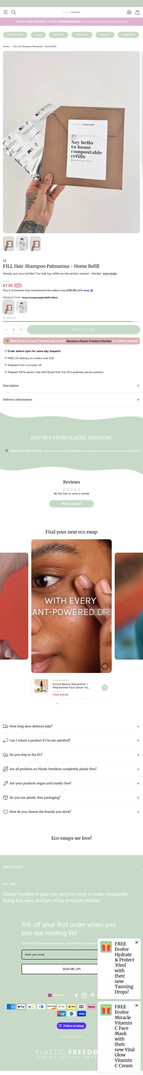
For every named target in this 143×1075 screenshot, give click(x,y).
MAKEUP (105, 34)
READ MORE (110, 273)
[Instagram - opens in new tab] (84, 995)
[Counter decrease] (6, 329)
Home (6, 46)
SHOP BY (58, 34)
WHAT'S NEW (15, 34)
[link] (119, 968)
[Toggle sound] (105, 666)
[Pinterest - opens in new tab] (92, 995)
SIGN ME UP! (71, 969)
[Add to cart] (104, 687)
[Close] (137, 942)
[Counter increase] (20, 329)
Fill (4, 260)
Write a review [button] (71, 503)
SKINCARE (82, 34)
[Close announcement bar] (139, 3)
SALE (38, 34)
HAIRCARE (128, 34)
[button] (5, 12)
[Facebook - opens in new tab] (76, 995)
